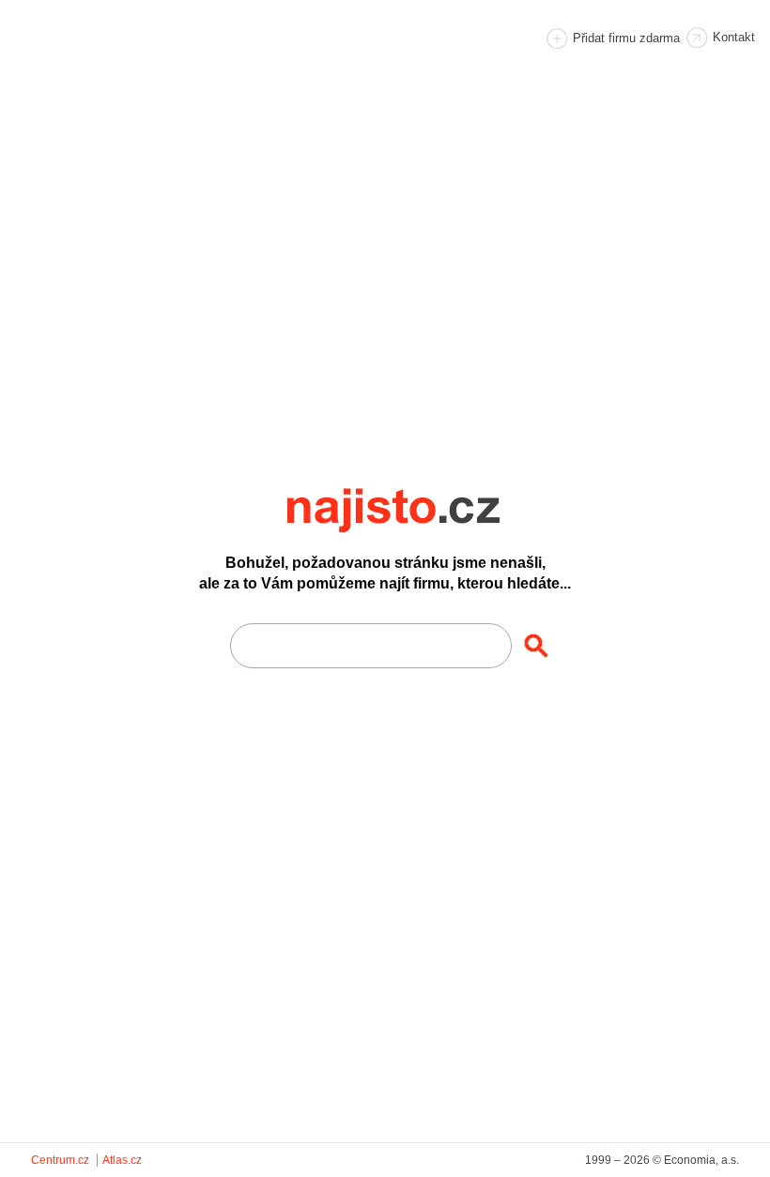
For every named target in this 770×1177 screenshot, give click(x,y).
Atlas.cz (122, 1160)
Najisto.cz (418, 510)
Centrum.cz (60, 1160)
